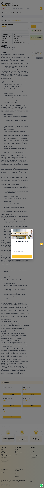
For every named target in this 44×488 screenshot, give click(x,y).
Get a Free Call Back (22, 256)
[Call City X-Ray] (41, 244)
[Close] (32, 230)
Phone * (13, 249)
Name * (13, 243)
